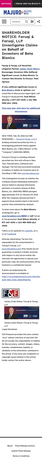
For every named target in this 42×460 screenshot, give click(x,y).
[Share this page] (38, 21)
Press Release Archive (25, 446)
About (10, 446)
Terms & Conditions (21, 456)
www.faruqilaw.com (30, 173)
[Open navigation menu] (4, 21)
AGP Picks (6, 4)
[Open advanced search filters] (32, 21)
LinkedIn (28, 231)
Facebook (11, 234)
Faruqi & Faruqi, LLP (25, 139)
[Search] (26, 21)
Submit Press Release (21, 451)
